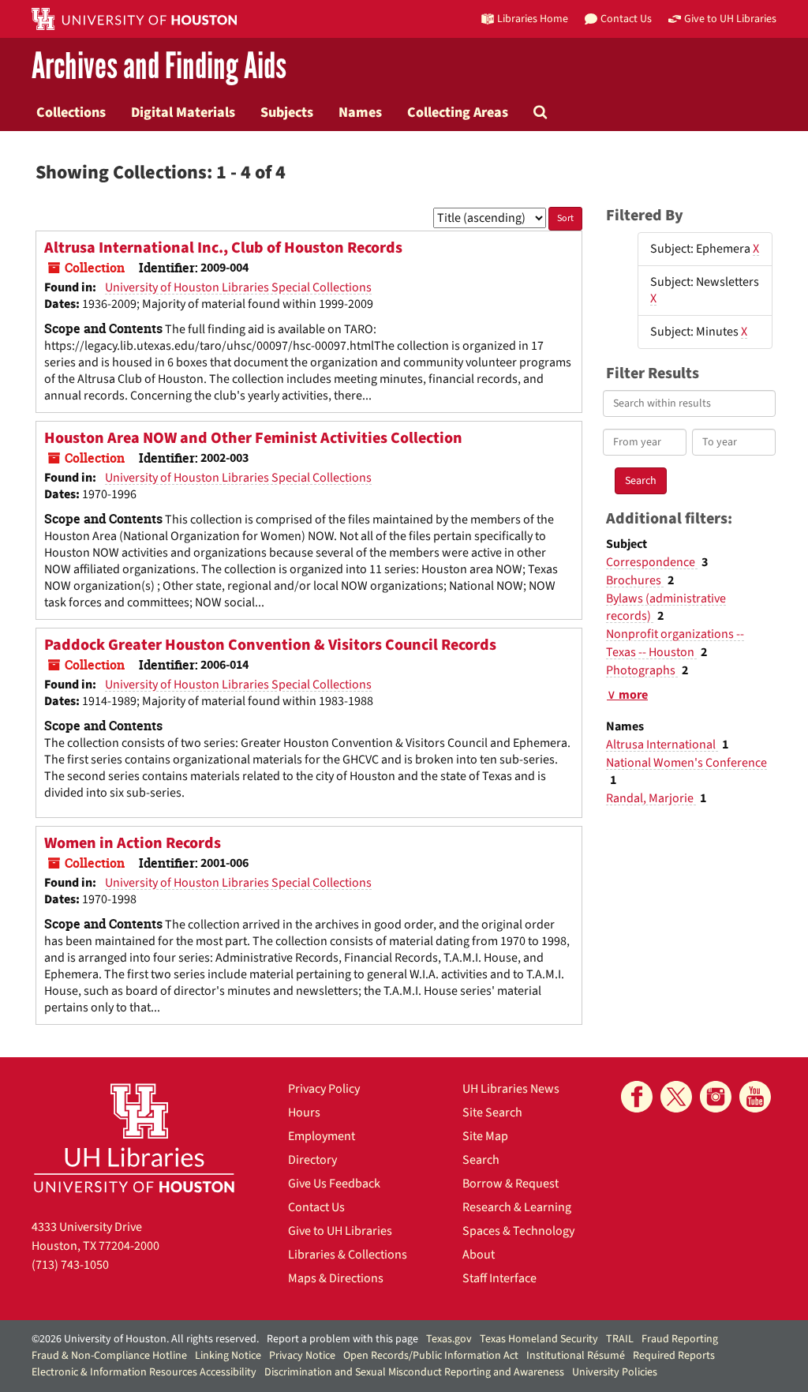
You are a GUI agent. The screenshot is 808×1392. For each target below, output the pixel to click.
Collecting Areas (457, 112)
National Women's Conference (686, 762)
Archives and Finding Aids (159, 66)
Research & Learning (516, 1207)
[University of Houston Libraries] (134, 1137)
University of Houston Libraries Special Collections (238, 287)
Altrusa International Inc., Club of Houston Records (223, 248)
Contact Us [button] (626, 18)
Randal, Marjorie (651, 798)
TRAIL (620, 1339)
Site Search (492, 1112)
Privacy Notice (302, 1356)
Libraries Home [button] (532, 18)
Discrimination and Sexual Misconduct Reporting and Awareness (414, 1372)
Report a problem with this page (342, 1339)
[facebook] (637, 1096)
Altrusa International (662, 744)
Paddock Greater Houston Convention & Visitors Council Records (270, 645)
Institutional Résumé (575, 1356)
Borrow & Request (510, 1183)
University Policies (614, 1372)
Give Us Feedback (334, 1183)
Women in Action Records (132, 843)
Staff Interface (499, 1278)
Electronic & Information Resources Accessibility (144, 1372)
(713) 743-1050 (70, 1265)
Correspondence (652, 562)
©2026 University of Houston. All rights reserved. (145, 1339)
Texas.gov (449, 1339)
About (478, 1254)
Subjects (286, 112)
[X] (676, 1096)
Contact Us (316, 1207)
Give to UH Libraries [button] (730, 18)
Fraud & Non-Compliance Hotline (109, 1356)
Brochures (635, 580)
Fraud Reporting (680, 1339)
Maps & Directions (335, 1278)
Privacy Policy (324, 1088)
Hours (304, 1112)
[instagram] (715, 1096)
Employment (321, 1136)
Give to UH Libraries (340, 1231)
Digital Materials (183, 112)
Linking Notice (228, 1356)
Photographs (642, 670)
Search (480, 1160)
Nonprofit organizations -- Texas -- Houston (675, 643)
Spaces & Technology (518, 1231)
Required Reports (674, 1356)
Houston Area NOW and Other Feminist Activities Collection (253, 438)
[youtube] (755, 1096)
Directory (312, 1160)
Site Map (485, 1136)
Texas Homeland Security (539, 1339)
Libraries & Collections (347, 1254)
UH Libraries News (510, 1088)
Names (360, 112)
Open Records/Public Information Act (430, 1356)
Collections (71, 112)
